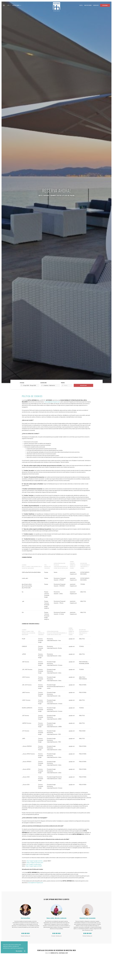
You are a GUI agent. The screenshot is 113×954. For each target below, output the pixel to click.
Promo (63, 382)
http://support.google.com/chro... (35, 861)
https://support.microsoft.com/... (35, 862)
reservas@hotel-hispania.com (52, 401)
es (8, 5)
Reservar (105, 5)
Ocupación (43, 382)
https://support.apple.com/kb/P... (34, 866)
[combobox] (29, 385)
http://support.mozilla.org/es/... (34, 864)
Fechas (22, 382)
